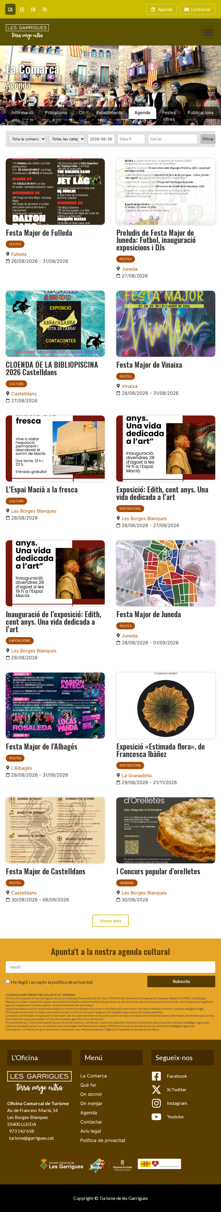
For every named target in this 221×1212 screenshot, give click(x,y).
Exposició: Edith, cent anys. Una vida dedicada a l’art (162, 493)
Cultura (16, 384)
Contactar (91, 1122)
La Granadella (137, 775)
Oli (82, 112)
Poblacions (56, 112)
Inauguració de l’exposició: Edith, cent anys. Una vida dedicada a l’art (53, 621)
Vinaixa (130, 386)
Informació (22, 112)
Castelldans (24, 394)
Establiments (109, 112)
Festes (15, 244)
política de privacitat (72, 982)
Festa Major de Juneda (148, 613)
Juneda (130, 269)
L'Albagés (21, 768)
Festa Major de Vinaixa (149, 364)
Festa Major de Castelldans (45, 870)
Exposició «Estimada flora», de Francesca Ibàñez (160, 750)
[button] (208, 32)
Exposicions (130, 509)
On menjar (91, 1103)
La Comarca (93, 1076)
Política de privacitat (102, 1140)
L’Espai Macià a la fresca (42, 489)
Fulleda (18, 254)
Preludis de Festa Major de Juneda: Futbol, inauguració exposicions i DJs (156, 239)
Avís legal (90, 1131)
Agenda (142, 112)
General (127, 883)
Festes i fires (169, 116)
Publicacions (201, 112)
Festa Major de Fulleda (39, 232)
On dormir (91, 1094)
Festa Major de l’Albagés (41, 746)
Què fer (88, 1085)
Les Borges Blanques (33, 511)
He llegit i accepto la (52, 982)
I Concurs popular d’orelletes (158, 870)
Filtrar (208, 139)
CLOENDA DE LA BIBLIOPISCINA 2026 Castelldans (52, 368)
